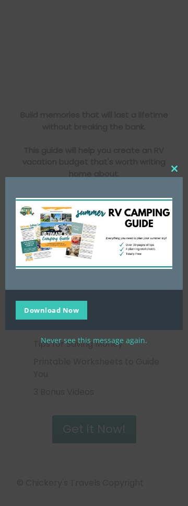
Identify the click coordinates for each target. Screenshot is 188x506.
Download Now (51, 310)
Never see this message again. (94, 340)
